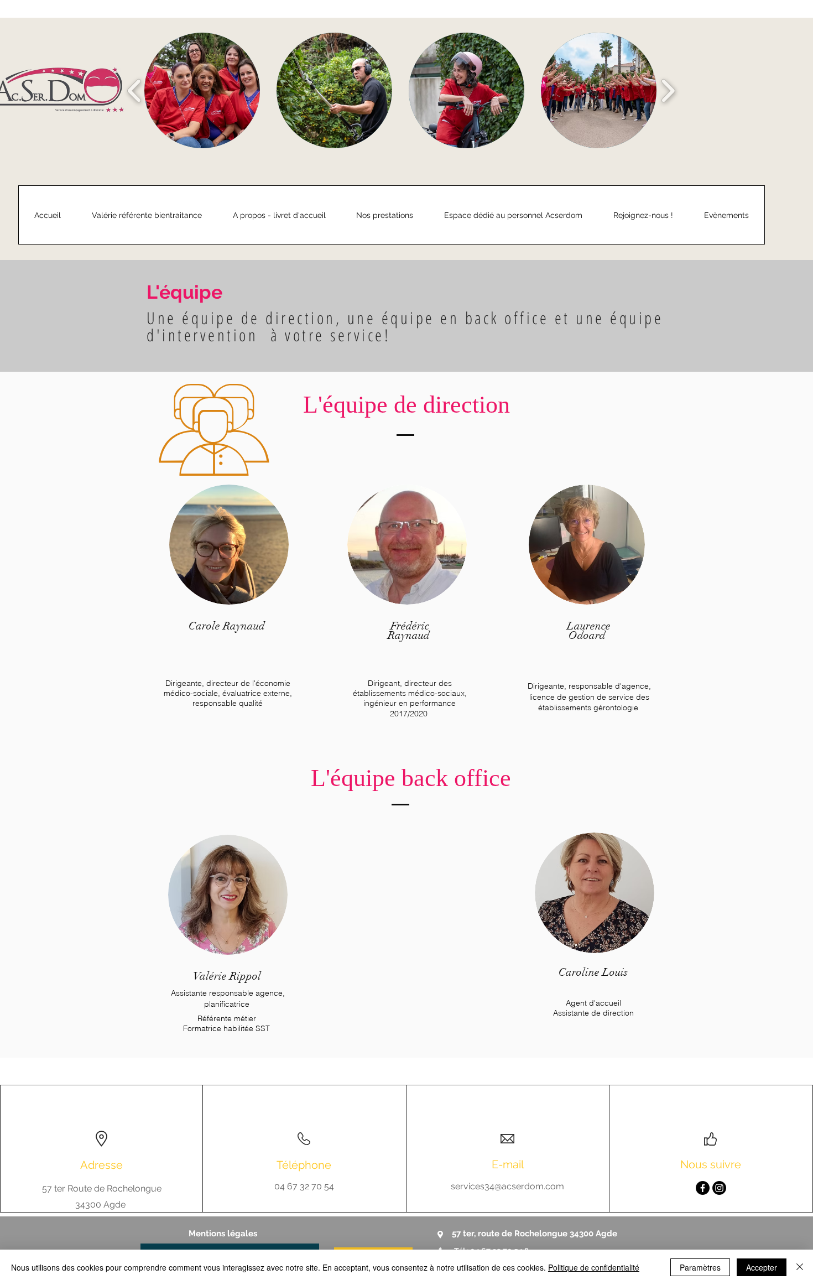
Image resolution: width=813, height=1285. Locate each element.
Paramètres (700, 1267)
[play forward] (667, 90)
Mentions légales (223, 1234)
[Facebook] (703, 1188)
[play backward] (134, 90)
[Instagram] (719, 1188)
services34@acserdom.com (507, 1186)
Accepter (761, 1267)
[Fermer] (799, 1267)
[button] (202, 90)
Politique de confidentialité (593, 1267)
